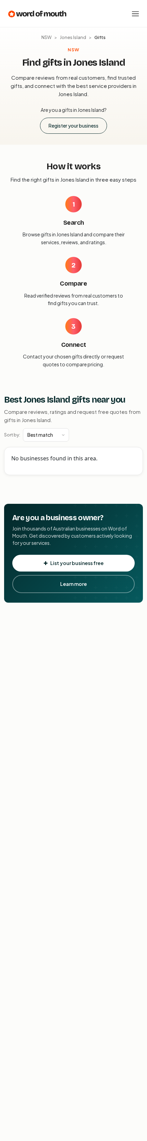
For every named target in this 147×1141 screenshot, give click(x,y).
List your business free (77, 563)
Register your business (73, 125)
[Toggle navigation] (135, 13)
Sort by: (12, 434)
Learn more (73, 584)
